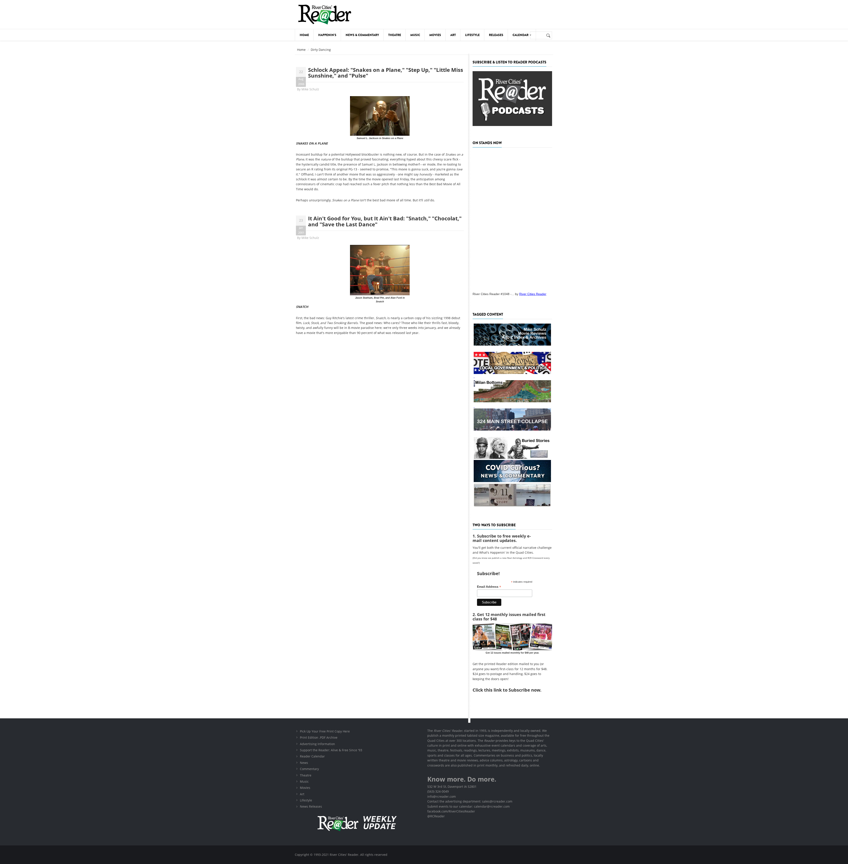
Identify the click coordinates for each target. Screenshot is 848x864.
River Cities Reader (532, 294)
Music (415, 35)
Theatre (394, 35)
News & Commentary (362, 35)
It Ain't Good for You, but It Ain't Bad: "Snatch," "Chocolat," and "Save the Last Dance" (385, 221)
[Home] (324, 14)
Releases (496, 35)
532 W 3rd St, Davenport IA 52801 (452, 786)
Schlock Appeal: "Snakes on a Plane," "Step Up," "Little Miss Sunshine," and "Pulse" (385, 72)
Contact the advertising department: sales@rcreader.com (469, 801)
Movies (435, 35)
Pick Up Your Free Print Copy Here (325, 731)
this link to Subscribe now (512, 690)
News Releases (311, 806)
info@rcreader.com (441, 796)
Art (453, 35)
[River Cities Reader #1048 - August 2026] (512, 218)
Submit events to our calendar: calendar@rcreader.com (468, 806)
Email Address (489, 587)
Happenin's (327, 35)
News (304, 763)
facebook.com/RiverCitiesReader (451, 811)
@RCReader (436, 816)
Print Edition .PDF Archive (318, 737)
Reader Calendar (312, 756)
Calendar (521, 35)
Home (304, 35)
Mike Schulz (310, 89)
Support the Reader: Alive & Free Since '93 (331, 750)
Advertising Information (317, 744)
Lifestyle (472, 35)
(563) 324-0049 (438, 791)
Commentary (309, 769)
